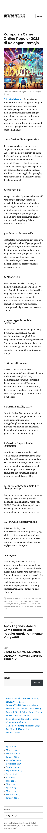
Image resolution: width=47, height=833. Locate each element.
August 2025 (12, 774)
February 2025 (13, 794)
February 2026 (13, 753)
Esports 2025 (18, 601)
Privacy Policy (10, 815)
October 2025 (12, 767)
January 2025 (12, 798)
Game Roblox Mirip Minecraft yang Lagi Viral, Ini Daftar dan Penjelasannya (23, 729)
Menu (39, 16)
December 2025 (13, 760)
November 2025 (13, 764)
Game (31, 599)
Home (7, 809)
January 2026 (12, 757)
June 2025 (11, 781)
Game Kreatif (29, 601)
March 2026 (12, 750)
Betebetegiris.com (12, 99)
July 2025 (10, 777)
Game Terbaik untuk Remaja (21, 606)
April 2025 (11, 787)
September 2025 (14, 770)
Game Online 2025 (27, 604)
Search (7, 678)
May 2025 (10, 784)
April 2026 (11, 746)
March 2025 (11, 791)
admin (9, 599)
